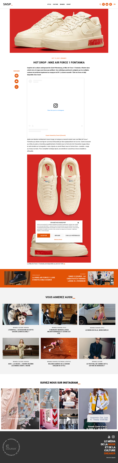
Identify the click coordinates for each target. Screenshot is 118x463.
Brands (62, 4)
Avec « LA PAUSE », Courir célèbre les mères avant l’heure (21, 365)
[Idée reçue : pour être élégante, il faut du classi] (98, 408)
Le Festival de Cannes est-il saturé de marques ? (97, 365)
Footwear (61, 361)
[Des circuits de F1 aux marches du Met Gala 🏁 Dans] (68, 398)
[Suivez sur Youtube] (107, 4)
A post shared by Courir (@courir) (56, 135)
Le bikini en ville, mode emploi (97, 330)
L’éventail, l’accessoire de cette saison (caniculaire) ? (21, 330)
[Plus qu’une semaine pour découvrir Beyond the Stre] (49, 419)
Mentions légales (58, 239)
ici (64, 264)
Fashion (26, 327)
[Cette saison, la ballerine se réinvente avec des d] (49, 398)
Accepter (44, 235)
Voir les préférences (73, 235)
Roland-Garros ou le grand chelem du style (59, 365)
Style (49, 4)
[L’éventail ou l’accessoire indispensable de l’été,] (20, 408)
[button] (78, 223)
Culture (55, 4)
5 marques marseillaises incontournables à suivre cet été (59, 331)
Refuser (57, 235)
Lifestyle (68, 361)
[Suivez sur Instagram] (103, 4)
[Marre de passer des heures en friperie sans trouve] (68, 419)
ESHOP (69, 4)
